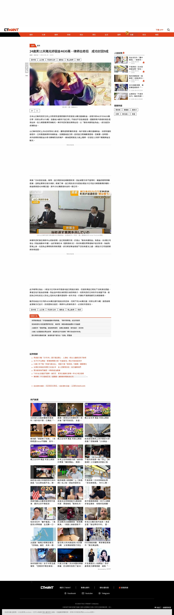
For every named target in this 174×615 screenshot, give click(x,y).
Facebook (71, 593)
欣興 (117, 114)
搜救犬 (134, 110)
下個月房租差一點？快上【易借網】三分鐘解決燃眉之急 (97, 460)
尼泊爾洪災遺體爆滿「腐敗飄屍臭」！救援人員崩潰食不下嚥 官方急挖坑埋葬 (69, 523)
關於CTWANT (65, 587)
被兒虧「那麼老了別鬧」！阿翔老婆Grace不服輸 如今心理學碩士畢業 (42, 440)
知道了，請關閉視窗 (163, 607)
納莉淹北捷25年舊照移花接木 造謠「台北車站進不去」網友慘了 (43, 481)
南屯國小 (125, 114)
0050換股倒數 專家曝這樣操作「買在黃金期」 (97, 543)
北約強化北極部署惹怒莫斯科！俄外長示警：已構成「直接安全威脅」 (42, 419)
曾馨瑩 (126, 110)
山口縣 (41, 60)
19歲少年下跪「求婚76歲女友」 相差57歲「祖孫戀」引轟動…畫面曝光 (60, 364)
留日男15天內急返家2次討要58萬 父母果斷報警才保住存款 (70, 543)
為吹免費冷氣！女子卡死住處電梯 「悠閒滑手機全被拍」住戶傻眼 (42, 564)
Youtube (89, 593)
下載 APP (159, 30)
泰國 (133, 114)
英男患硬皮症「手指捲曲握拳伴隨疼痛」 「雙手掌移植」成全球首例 (56, 320)
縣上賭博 (70, 60)
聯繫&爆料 (85, 587)
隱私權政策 (46, 612)
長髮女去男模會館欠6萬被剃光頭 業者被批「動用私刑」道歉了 (69, 502)
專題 (156, 34)
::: (31, 37)
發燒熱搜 (124, 587)
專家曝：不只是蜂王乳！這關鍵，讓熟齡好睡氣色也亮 (54, 376)
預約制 (118, 110)
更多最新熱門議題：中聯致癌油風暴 (47, 370)
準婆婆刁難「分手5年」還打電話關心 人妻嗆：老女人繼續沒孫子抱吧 (60, 357)
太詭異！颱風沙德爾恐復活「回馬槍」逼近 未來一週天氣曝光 (42, 543)
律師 (78, 60)
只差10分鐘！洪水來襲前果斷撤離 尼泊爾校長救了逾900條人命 (70, 564)
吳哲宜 (36, 55)
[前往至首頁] (11, 30)
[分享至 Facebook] (26, 67)
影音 (144, 34)
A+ (32, 110)
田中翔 (33, 60)
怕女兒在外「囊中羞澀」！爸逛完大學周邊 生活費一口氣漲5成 (42, 523)
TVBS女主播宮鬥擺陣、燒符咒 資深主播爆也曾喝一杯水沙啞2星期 (59, 373)
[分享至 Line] (26, 64)
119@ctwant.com (78, 385)
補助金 (61, 60)
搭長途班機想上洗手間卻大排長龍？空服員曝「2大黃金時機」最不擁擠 (97, 440)
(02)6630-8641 (52, 385)
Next (27, 75)
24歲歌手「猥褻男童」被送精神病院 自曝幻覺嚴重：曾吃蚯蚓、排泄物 (57, 328)
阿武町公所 (51, 60)
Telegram (106, 593)
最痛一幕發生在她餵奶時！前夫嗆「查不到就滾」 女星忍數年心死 (69, 419)
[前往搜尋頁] (168, 30)
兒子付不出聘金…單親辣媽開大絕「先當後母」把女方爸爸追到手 (58, 361)
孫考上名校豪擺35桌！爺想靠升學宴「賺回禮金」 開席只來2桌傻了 (70, 460)
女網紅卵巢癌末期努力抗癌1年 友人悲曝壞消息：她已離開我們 (57, 367)
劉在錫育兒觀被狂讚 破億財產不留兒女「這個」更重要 (52, 335)
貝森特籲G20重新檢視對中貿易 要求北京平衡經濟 (42, 502)
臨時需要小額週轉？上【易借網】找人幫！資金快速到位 (69, 481)
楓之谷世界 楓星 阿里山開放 (97, 417)
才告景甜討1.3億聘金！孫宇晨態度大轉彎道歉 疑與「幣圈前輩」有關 (97, 564)
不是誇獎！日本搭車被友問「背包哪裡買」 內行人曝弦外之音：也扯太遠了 (97, 481)
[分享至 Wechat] (26, 71)
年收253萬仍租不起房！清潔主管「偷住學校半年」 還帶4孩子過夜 (97, 523)
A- (37, 110)
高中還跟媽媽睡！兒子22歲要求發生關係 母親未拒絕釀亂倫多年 (97, 502)
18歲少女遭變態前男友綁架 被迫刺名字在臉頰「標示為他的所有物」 (57, 331)
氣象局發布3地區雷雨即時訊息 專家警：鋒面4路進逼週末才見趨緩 (56, 324)
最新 (31, 34)
